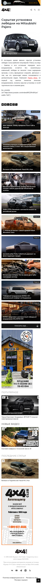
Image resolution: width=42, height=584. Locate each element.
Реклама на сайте (32, 578)
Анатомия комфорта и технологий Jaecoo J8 (16, 449)
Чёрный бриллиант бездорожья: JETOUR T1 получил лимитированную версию (19, 418)
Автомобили (8, 49)
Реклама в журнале (21, 580)
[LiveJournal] (16, 104)
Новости (36, 132)
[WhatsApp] (13, 104)
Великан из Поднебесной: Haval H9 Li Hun (15, 480)
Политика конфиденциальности (13, 578)
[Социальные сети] (31, 10)
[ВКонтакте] (2, 104)
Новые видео (12, 424)
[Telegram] (11, 104)
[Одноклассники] (5, 104)
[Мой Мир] (8, 104)
